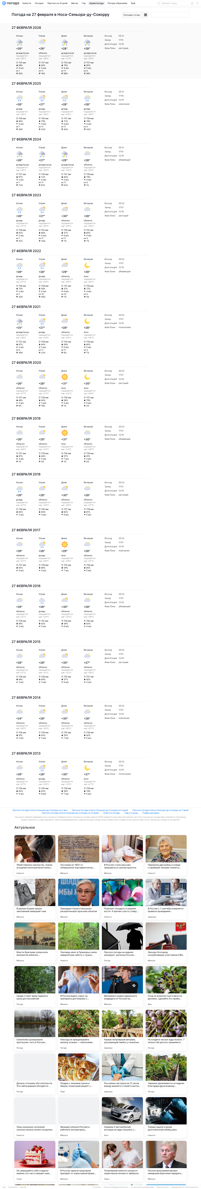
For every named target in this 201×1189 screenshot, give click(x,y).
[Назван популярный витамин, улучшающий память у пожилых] (122, 1030)
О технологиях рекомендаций (142, 1187)
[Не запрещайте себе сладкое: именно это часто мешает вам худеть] (34, 1161)
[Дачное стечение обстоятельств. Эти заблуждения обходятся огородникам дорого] (34, 1073)
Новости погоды (111, 813)
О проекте (97, 1187)
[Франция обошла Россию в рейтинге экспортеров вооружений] (78, 1117)
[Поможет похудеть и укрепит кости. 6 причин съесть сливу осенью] (122, 899)
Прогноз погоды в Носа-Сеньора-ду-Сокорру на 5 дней (100, 810)
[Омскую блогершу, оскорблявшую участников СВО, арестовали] (166, 942)
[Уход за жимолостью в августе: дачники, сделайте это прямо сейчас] (166, 986)
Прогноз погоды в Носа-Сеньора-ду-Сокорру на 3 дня (40, 810)
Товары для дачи (150, 813)
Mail (4, 1187)
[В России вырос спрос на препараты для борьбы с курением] (78, 986)
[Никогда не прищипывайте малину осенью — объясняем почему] (78, 1030)
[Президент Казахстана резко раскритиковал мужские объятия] (78, 899)
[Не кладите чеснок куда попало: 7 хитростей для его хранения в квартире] (166, 1030)
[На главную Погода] (12, 3)
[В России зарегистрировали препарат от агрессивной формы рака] (78, 1161)
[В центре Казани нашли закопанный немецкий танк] (34, 899)
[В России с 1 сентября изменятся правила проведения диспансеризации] (166, 899)
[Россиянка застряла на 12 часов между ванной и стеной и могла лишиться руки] (122, 1073)
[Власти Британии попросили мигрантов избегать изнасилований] (34, 942)
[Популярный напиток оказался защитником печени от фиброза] (122, 1161)
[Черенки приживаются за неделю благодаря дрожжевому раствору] (166, 1073)
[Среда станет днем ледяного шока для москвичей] (34, 986)
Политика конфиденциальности (116, 1187)
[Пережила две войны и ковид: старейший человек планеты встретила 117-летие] (166, 855)
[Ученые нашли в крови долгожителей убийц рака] (166, 1117)
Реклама (23, 1187)
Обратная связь (162, 1187)
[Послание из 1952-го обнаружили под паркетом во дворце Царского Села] (78, 855)
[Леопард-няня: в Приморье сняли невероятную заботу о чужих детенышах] (78, 942)
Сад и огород (131, 813)
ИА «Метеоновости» (191, 1187)
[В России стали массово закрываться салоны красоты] (122, 855)
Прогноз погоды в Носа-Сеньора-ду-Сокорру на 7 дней (160, 810)
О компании (13, 1187)
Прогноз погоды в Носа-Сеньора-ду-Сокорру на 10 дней (70, 813)
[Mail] (4, 3)
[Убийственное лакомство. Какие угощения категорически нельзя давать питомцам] (34, 855)
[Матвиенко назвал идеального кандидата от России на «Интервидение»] (122, 986)
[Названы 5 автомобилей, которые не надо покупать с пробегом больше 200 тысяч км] (122, 1117)
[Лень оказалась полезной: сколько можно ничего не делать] (34, 1117)
